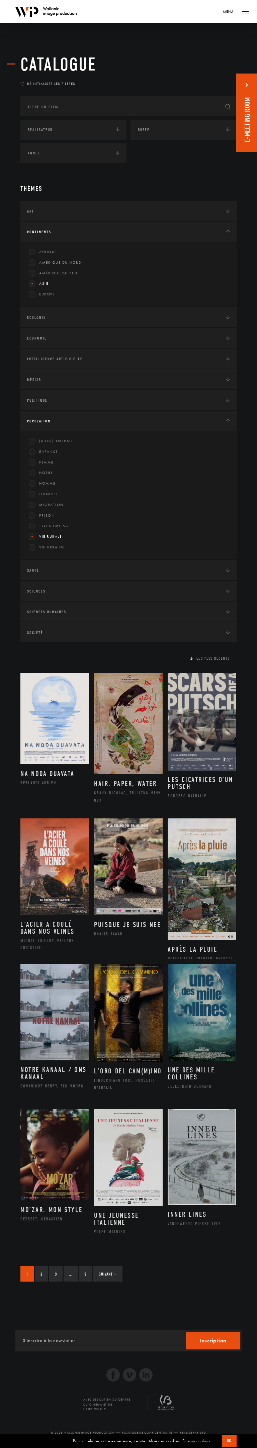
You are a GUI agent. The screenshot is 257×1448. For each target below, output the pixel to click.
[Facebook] (113, 1375)
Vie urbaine (52, 547)
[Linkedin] (146, 1375)
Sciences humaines (46, 612)
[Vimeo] (129, 1375)
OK (229, 1441)
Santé (33, 570)
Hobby (46, 472)
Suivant (107, 1274)
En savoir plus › (196, 1441)
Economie (37, 338)
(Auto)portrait (56, 440)
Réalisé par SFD (193, 1433)
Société (35, 632)
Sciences (36, 591)
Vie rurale (50, 536)
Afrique (48, 251)
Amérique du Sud (58, 273)
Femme (46, 462)
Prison (47, 515)
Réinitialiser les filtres (51, 83)
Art (30, 211)
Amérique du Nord (60, 262)
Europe (47, 294)
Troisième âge (55, 525)
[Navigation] (245, 11)
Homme (47, 483)
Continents (39, 232)
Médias (34, 379)
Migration (51, 504)
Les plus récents (213, 658)
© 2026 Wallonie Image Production (82, 1433)
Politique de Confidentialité (147, 1433)
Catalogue (58, 64)
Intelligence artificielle (55, 359)
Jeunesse (48, 494)
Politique (37, 400)
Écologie (36, 317)
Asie (43, 283)
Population (39, 421)
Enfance (48, 451)
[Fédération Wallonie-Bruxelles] (166, 1405)
